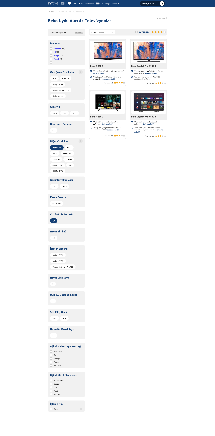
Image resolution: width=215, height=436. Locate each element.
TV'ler (73, 3)
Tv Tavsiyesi (53, 11)
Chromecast (58, 165)
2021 (64, 113)
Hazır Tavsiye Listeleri (108, 3)
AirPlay (69, 159)
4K (54, 220)
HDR (54, 78)
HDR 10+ (65, 78)
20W (54, 318)
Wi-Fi (55, 153)
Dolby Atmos (58, 96)
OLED (64, 186)
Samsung (58, 48)
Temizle (79, 32)
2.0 (54, 238)
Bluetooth (67, 153)
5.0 (54, 130)
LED (54, 186)
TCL (55, 62)
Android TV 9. (58, 261)
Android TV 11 (58, 255)
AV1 (70, 165)
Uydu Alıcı (57, 147)
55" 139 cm (57, 203)
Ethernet (56, 159)
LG (55, 52)
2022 (74, 113)
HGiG (69, 147)
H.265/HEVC (58, 171)
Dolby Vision (58, 84)
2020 (55, 113)
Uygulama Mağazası (61, 90)
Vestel (56, 59)
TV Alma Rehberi (87, 3)
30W (64, 318)
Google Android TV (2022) (63, 267)
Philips (57, 55)
